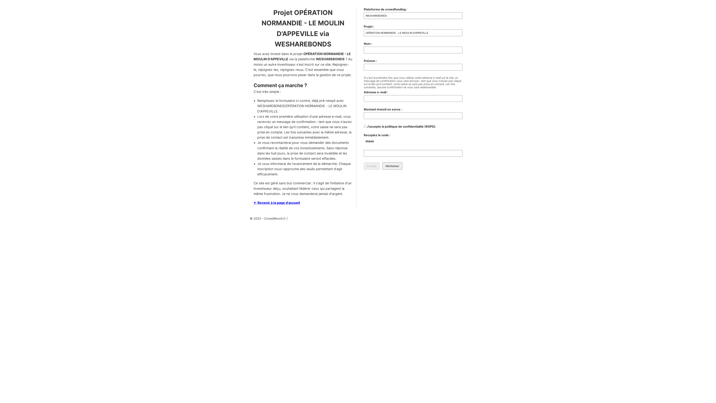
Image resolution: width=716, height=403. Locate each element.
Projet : (369, 26)
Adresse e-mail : (376, 92)
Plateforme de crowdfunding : (385, 9)
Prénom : (370, 61)
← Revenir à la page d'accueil (277, 203)
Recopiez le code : (377, 135)
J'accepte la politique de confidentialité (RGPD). (401, 126)
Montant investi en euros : (383, 109)
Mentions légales (300, 218)
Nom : (368, 44)
